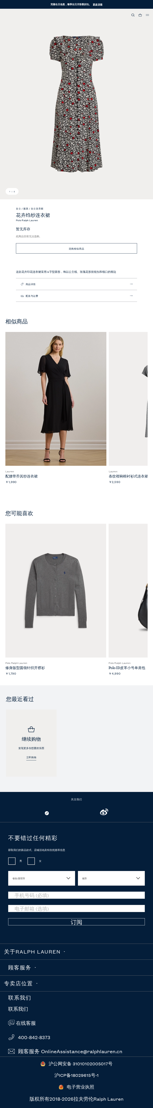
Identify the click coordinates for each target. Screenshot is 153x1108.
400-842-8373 (33, 1037)
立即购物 (31, 757)
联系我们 (18, 1009)
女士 (19, 208)
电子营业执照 (80, 1087)
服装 (26, 208)
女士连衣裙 (37, 208)
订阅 (76, 922)
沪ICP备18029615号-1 (76, 1075)
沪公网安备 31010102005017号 (81, 1063)
